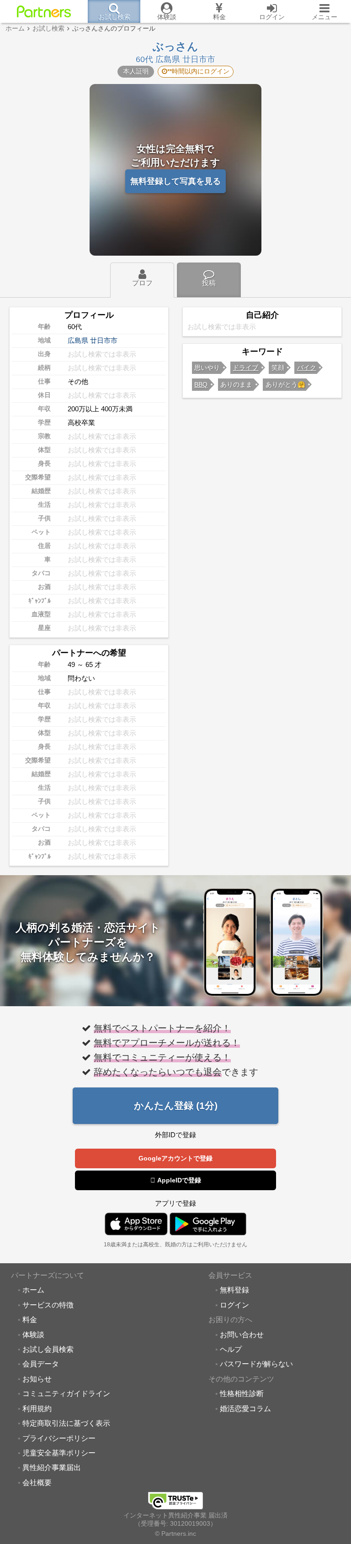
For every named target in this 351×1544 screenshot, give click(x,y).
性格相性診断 (242, 1393)
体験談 (33, 1334)
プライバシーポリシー (59, 1438)
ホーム (33, 1290)
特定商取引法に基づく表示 (66, 1423)
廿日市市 (103, 340)
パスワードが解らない (256, 1364)
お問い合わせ (242, 1334)
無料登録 (234, 1290)
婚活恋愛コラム (245, 1408)
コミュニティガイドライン (66, 1393)
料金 (29, 1319)
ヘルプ (231, 1349)
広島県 (78, 340)
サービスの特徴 (48, 1305)
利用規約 (37, 1408)
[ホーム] (43, 11)
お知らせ (37, 1379)
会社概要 (37, 1482)
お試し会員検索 (48, 1349)
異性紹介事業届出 (51, 1467)
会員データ (40, 1364)
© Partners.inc (175, 1533)
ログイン (234, 1305)
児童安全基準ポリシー (59, 1453)
